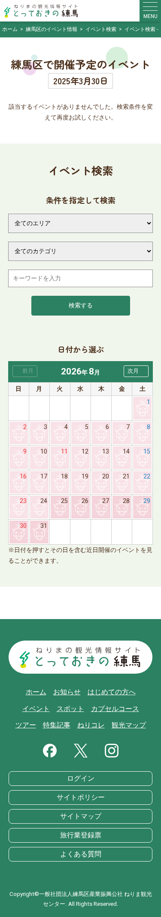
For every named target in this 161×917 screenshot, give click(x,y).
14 (126, 451)
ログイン (80, 778)
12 (85, 451)
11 (64, 451)
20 (105, 476)
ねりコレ (91, 725)
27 (105, 501)
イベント (36, 709)
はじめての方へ (112, 692)
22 (146, 476)
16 (23, 476)
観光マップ (129, 725)
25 (64, 501)
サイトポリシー (81, 797)
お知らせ (67, 692)
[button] (136, 371)
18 (64, 476)
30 (23, 526)
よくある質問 (80, 854)
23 (23, 501)
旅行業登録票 (80, 835)
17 (43, 476)
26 (85, 501)
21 (126, 476)
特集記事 (56, 725)
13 (105, 451)
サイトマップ (80, 816)
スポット (70, 709)
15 (146, 451)
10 (43, 451)
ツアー (25, 725)
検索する (81, 305)
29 (146, 501)
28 (126, 501)
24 (43, 501)
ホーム (36, 692)
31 (43, 526)
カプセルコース (115, 709)
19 (85, 476)
